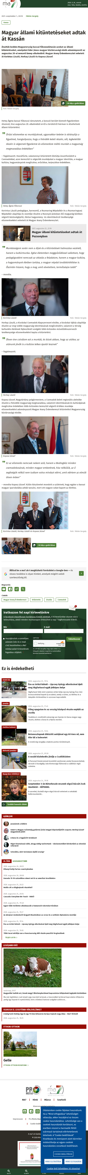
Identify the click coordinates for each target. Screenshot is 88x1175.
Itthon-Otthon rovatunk (15, 1065)
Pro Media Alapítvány (37, 1119)
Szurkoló (61, 1099)
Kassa (6, 22)
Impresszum (18, 1119)
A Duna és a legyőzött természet (24, 838)
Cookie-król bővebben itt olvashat (63, 1168)
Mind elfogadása (73, 1161)
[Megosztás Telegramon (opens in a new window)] (16, 589)
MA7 (24, 1099)
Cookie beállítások (37, 1124)
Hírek (35, 1099)
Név (5, 627)
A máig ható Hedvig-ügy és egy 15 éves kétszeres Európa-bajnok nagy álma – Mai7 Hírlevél (41, 1014)
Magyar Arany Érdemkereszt (15, 600)
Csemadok (62, 600)
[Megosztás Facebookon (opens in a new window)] (10, 589)
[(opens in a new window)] (25, 1111)
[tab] (7, 861)
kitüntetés (36, 600)
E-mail (47, 627)
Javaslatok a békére (19, 824)
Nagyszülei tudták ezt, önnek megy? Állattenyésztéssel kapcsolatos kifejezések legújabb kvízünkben (45, 993)
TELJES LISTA (10, 937)
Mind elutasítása (53, 1161)
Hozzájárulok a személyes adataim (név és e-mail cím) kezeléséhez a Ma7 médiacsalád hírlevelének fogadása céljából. (17, 645)
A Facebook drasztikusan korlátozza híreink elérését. (27, 617)
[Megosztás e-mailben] (4, 589)
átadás (49, 600)
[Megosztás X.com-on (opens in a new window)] (23, 589)
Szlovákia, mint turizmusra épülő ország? (27, 852)
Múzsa (47, 1099)
